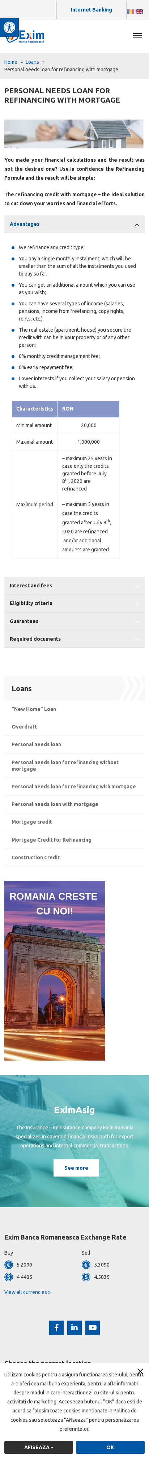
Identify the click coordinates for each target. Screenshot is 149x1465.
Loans (32, 62)
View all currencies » (27, 1292)
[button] (9, 27)
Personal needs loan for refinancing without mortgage (65, 766)
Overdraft (24, 727)
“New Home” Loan (34, 709)
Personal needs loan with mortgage (55, 804)
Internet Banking (91, 10)
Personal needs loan (36, 744)
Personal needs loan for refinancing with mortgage (74, 786)
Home (10, 62)
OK (110, 1447)
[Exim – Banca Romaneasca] (31, 36)
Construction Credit (36, 857)
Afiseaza (37, 1447)
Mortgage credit (32, 822)
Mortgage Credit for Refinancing (51, 840)
